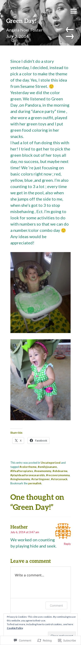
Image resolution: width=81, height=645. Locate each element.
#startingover (40, 479)
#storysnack (59, 479)
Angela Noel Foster (24, 29)
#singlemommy (20, 479)
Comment (56, 605)
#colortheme (28, 466)
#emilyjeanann (47, 466)
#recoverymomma (58, 475)
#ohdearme (60, 471)
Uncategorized (50, 462)
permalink (34, 483)
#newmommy (42, 471)
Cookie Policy (15, 628)
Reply (67, 543)
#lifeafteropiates (21, 471)
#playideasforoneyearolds (27, 475)
